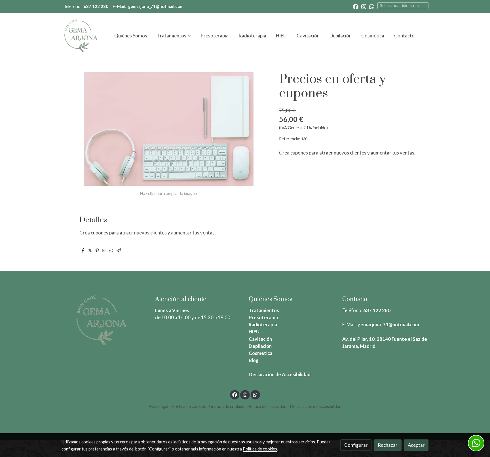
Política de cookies (189, 406)
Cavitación (260, 339)
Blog (254, 360)
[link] (81, 36)
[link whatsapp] (371, 6)
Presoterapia (263, 317)
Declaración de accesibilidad (315, 406)
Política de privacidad (266, 406)
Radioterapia (263, 324)
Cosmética (260, 353)
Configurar (356, 445)
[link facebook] (355, 6)
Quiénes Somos (270, 299)
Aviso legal (158, 406)
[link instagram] (363, 6)
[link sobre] (105, 320)
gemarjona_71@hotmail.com (388, 324)
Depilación (260, 346)
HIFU (254, 332)
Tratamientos (264, 310)
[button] (174, 36)
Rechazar (388, 445)
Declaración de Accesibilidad (280, 374)
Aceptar (416, 445)
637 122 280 (376, 310)
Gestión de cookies (226, 406)
